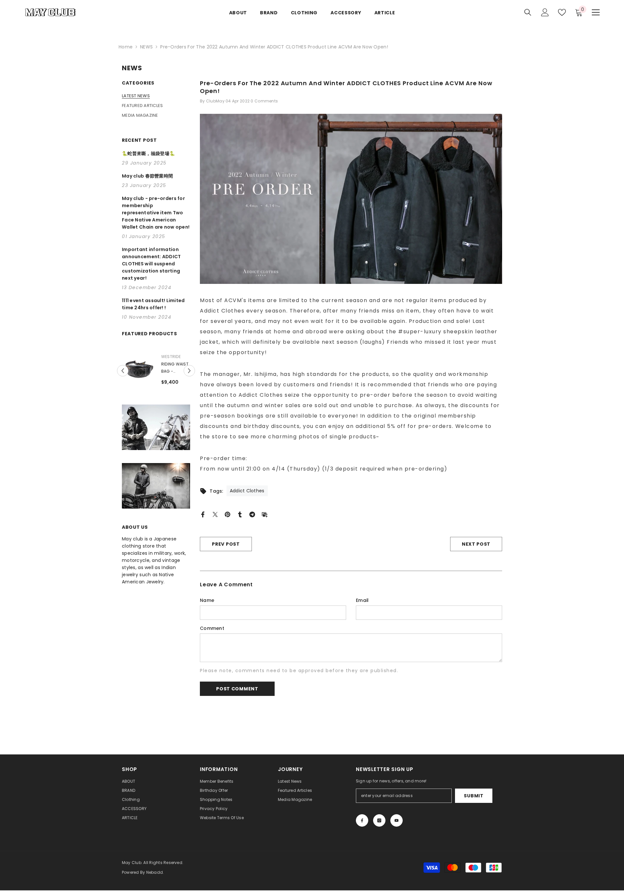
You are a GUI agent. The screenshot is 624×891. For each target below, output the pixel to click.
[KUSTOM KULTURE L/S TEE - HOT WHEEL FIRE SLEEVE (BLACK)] (144, 368)
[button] (122, 377)
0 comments (264, 101)
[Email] (264, 514)
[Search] (528, 12)
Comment (212, 628)
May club (177, 356)
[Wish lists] (562, 12)
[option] (162, 378)
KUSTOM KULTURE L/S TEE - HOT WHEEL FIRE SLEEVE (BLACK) (179, 368)
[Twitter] (215, 514)
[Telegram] (252, 514)
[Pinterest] (227, 514)
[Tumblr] (240, 514)
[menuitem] (156, 96)
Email (362, 600)
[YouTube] (396, 820)
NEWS (146, 47)
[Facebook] (203, 514)
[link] (156, 439)
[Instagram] (379, 820)
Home (126, 47)
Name (207, 600)
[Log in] (545, 12)
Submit (473, 795)
